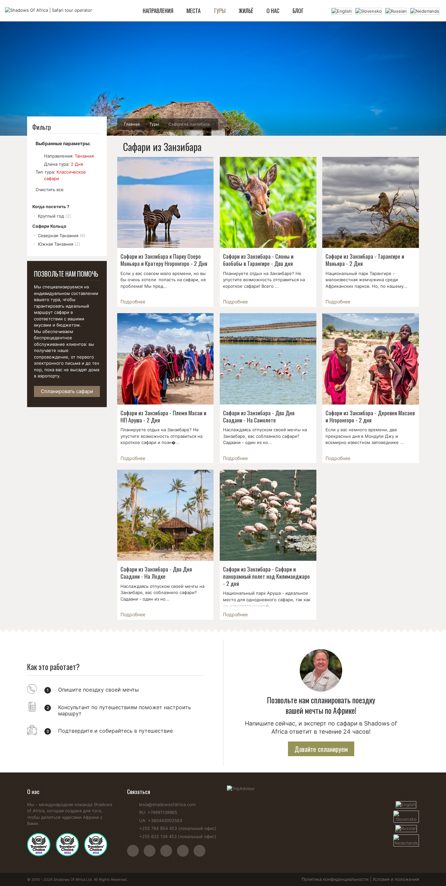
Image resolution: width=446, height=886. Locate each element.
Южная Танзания (59, 244)
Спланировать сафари (67, 391)
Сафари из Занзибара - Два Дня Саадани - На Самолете (259, 416)
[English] (341, 10)
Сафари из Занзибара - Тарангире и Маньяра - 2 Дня (365, 259)
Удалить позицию (38, 156)
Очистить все (50, 189)
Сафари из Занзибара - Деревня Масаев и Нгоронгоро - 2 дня (370, 416)
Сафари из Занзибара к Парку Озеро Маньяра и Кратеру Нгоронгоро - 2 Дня (163, 259)
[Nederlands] (424, 10)
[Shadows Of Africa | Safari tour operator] (48, 10)
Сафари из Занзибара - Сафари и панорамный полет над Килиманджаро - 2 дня (266, 576)
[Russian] (396, 10)
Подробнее (132, 301)
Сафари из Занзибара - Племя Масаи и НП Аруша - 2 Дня (163, 416)
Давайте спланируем (321, 749)
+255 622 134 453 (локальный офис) (177, 836)
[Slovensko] (368, 10)
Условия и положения (396, 879)
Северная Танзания (62, 235)
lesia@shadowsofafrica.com (167, 804)
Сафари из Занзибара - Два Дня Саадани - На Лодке (156, 572)
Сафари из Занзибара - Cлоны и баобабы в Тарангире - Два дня (258, 259)
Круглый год (54, 216)
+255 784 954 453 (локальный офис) (177, 828)
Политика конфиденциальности (335, 879)
